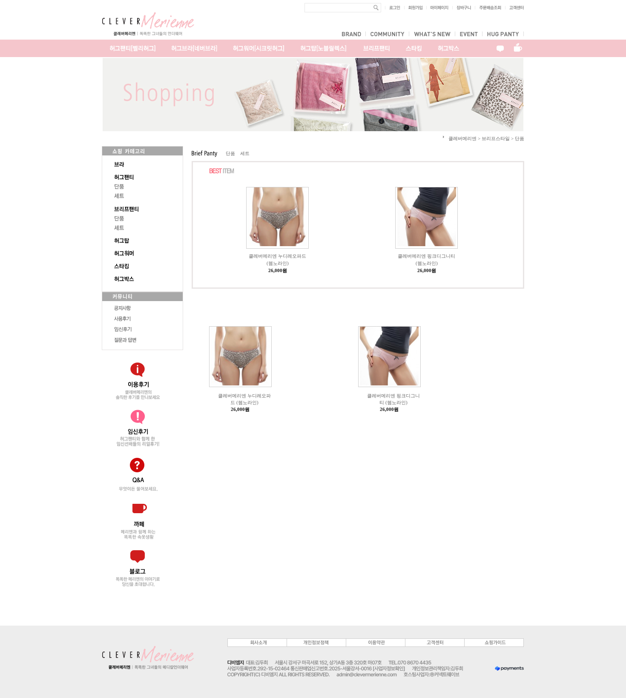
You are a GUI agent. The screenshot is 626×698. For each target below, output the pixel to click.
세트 (245, 153)
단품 (230, 153)
